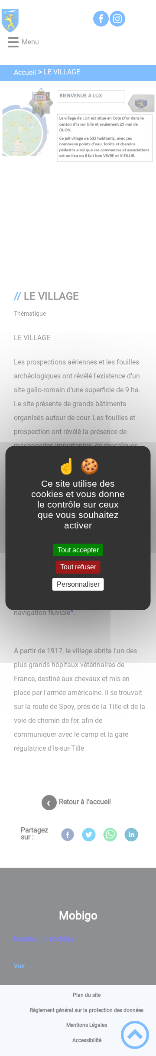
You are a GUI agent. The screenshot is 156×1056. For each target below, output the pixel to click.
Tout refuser (78, 567)
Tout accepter (78, 550)
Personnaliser (78, 584)
